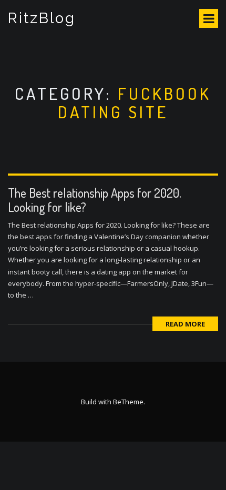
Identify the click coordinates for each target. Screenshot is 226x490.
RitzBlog (42, 18)
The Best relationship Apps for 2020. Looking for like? (94, 200)
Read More (185, 324)
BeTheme (128, 401)
